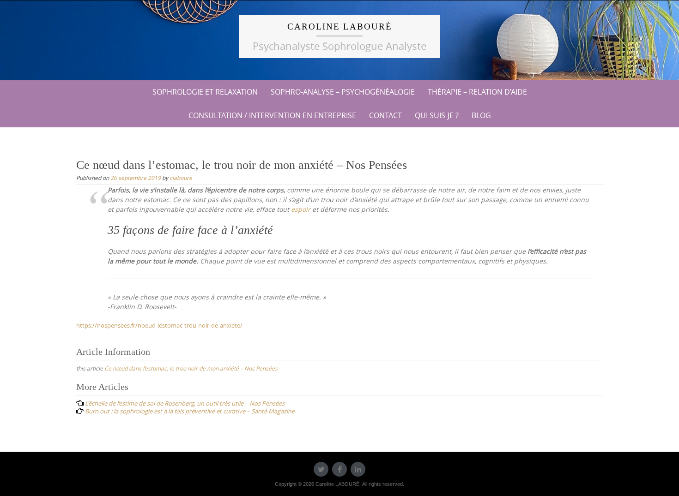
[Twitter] (321, 469)
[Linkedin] (358, 469)
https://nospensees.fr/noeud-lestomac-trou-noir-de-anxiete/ (159, 325)
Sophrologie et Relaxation (205, 92)
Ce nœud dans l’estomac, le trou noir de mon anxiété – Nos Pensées (191, 368)
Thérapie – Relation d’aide (477, 92)
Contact (385, 115)
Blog (481, 115)
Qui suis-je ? (437, 115)
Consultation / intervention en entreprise (272, 115)
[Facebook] (339, 469)
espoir (300, 209)
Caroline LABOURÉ (339, 26)
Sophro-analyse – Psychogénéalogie (343, 92)
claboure (181, 177)
